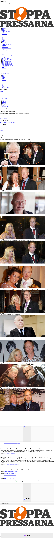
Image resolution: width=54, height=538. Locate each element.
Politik (3, 32)
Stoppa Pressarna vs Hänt (6, 61)
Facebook (1, 126)
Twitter (1, 128)
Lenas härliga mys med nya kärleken (10, 475)
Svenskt (3, 29)
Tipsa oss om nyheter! (5, 4)
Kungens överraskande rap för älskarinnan (11, 471)
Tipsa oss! (1, 91)
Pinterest (1, 130)
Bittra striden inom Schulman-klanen (10, 473)
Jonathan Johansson (3, 118)
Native (3, 54)
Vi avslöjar (4, 33)
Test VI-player (4, 66)
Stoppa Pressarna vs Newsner (7, 62)
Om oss (3, 57)
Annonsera (4, 45)
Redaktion (4, 42)
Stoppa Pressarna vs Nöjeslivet (7, 63)
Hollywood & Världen (6, 31)
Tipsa (3, 67)
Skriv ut (1, 135)
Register (3, 60)
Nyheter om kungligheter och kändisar (8, 55)
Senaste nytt (4, 28)
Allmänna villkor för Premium (7, 44)
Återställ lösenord (5, 47)
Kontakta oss (4, 51)
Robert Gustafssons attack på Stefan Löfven (11, 464)
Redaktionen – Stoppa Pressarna (7, 59)
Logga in (3, 52)
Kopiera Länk (2, 133)
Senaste (3, 37)
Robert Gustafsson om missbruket (9, 453)
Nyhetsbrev (4, 56)
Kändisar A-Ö (4, 34)
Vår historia (4, 68)
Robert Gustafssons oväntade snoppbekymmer (12, 443)
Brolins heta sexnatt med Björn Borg (10, 478)
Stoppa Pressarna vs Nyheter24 (7, 64)
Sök (1, 71)
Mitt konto (4, 53)
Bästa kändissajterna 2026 (6, 48)
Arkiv (3, 46)
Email (1, 132)
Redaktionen (1, 530)
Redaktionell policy (5, 58)
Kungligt (3, 30)
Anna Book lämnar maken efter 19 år (10, 476)
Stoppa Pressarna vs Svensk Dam (7, 65)
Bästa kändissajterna (51, 530)
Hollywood (4, 40)
